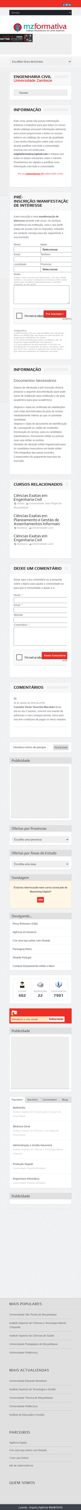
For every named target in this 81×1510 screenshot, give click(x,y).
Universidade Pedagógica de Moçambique (33, 1344)
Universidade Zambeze (33, 80)
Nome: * (18, 595)
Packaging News (22, 949)
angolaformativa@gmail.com (31, 154)
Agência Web (46, 1507)
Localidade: (20, 264)
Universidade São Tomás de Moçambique (33, 1314)
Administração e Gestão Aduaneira (32, 1145)
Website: (18, 615)
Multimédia (19, 1107)
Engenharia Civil (33, 76)
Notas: (17, 274)
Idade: (44, 244)
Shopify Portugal (22, 957)
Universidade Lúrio (43, 527)
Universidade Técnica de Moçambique (31, 1397)
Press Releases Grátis (25, 923)
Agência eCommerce (25, 932)
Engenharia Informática (26, 1178)
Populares (17, 1099)
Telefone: (45, 254)
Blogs (65, 1099)
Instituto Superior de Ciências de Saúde (31, 1335)
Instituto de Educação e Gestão (26, 1414)
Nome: (17, 244)
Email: (17, 254)
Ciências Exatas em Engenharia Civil (30, 497)
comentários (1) (34, 173)
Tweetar (23, 92)
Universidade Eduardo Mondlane (28, 1380)
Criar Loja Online (19, 1458)
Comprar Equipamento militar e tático (34, 966)
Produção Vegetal (23, 1164)
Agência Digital (18, 1442)
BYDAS (58, 1507)
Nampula (22, 527)
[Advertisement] (40, 792)
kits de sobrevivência (21, 1465)
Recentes (32, 1099)
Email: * (18, 605)
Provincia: (46, 264)
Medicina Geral (21, 1126)
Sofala (20, 503)
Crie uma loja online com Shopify (31, 940)
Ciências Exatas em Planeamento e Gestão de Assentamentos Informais (37, 519)
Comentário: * (21, 624)
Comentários (50, 1099)
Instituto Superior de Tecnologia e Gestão (32, 1389)
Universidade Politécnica (23, 1352)
